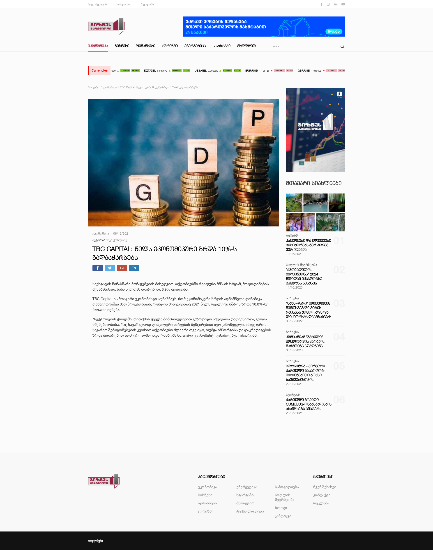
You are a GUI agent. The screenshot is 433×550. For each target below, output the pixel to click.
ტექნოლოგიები (250, 511)
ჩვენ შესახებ (97, 4)
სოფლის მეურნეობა (284, 497)
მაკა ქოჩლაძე (116, 240)
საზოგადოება (287, 487)
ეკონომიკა (98, 46)
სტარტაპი (221, 46)
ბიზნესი (122, 46)
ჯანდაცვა (283, 515)
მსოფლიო (246, 46)
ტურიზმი (170, 46)
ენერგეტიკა (195, 46)
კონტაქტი (124, 4)
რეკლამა (147, 4)
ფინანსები (145, 46)
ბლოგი (281, 507)
